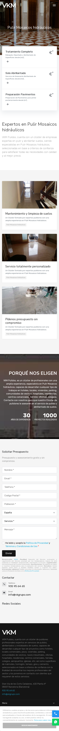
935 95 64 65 (8, 690)
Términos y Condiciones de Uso (21, 546)
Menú (4, 703)
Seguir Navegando (29, 725)
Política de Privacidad (37, 543)
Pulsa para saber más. (42, 720)
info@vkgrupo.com (11, 694)
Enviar (9, 553)
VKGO (16, 559)
